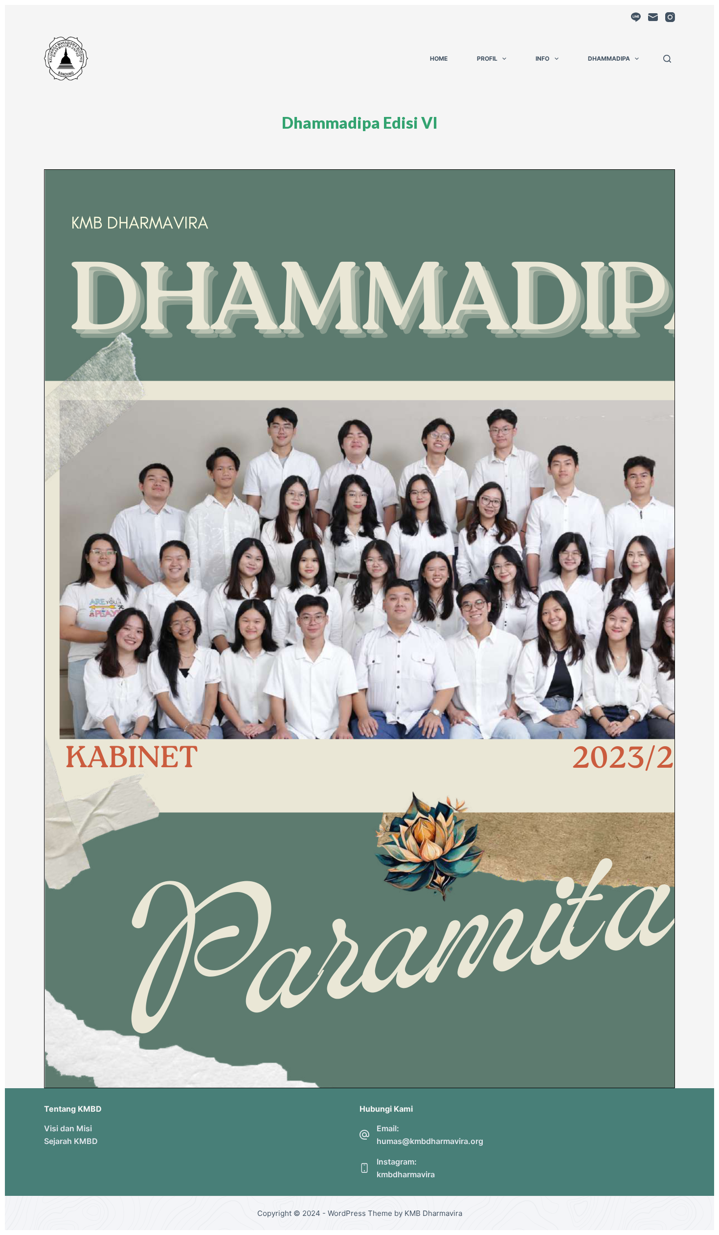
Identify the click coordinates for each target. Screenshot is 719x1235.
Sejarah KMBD (71, 1141)
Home (439, 58)
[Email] (653, 17)
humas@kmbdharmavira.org (430, 1141)
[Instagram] (670, 17)
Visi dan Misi (68, 1128)
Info (542, 58)
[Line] (636, 17)
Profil (487, 58)
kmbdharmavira (406, 1174)
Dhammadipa (609, 58)
